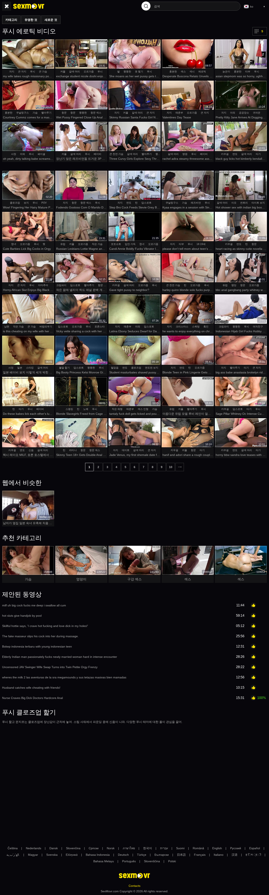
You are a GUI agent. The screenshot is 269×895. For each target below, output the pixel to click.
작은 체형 (117, 409)
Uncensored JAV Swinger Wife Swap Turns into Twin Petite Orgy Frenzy (50, 667)
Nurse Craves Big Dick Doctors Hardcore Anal (32, 698)
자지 (11, 71)
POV (44, 202)
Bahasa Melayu (103, 861)
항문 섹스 (96, 112)
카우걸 (225, 154)
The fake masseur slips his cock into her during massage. (40, 636)
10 (170, 467)
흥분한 (173, 71)
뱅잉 (233, 285)
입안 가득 (130, 244)
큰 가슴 (43, 71)
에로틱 (202, 71)
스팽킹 (69, 409)
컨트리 (244, 202)
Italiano (218, 854)
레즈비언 (196, 202)
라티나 (73, 450)
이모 (233, 202)
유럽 (62, 244)
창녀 (13, 244)
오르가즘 (89, 71)
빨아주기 (46, 112)
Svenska (52, 854)
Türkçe (141, 854)
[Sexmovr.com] (28, 6)
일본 (19, 367)
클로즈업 (15, 202)
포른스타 (100, 326)
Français (200, 854)
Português (129, 861)
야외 (232, 112)
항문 (64, 112)
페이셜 (41, 154)
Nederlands (33, 848)
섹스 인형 (143, 409)
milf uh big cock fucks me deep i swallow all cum (34, 605)
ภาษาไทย (129, 848)
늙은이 (226, 71)
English (217, 848)
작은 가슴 (97, 244)
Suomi (180, 848)
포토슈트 (116, 244)
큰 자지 (22, 71)
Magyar (33, 854)
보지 (26, 202)
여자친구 (258, 326)
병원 (184, 154)
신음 (31, 450)
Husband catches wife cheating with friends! (31, 687)
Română (198, 848)
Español (254, 848)
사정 (13, 154)
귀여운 (256, 112)
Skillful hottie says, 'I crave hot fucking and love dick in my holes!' (45, 626)
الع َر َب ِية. (13, 854)
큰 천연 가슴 (116, 154)
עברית (164, 848)
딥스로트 (146, 202)
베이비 (97, 154)
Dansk (53, 848)
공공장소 (244, 112)
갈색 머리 (74, 71)
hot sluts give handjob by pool (22, 615)
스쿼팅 (196, 326)
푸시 (32, 71)
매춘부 (179, 112)
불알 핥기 (64, 367)
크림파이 (61, 285)
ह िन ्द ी (253, 854)
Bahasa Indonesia (98, 854)
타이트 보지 (258, 202)
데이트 (125, 450)
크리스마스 (182, 326)
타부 (247, 71)
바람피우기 (46, 326)
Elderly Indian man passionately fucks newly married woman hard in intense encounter (59, 656)
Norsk (111, 848)
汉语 (234, 854)
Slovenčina (73, 848)
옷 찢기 (139, 71)
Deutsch (123, 854)
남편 (6, 326)
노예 (85, 409)
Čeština (13, 848)
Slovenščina (152, 861)
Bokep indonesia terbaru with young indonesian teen (37, 646)
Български (161, 854)
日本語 (181, 854)
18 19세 (201, 244)
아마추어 (43, 285)
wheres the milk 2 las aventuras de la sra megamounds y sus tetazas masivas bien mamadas (64, 677)
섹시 (192, 71)
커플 (62, 71)
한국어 (147, 848)
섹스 (183, 71)
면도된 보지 (151, 367)
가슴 (35, 112)
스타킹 (30, 367)
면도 (234, 154)
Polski (172, 861)
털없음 (115, 367)
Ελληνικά (72, 854)
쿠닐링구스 (22, 112)
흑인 (205, 326)
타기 (258, 154)
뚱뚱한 (127, 71)
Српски (94, 848)
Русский (235, 848)
